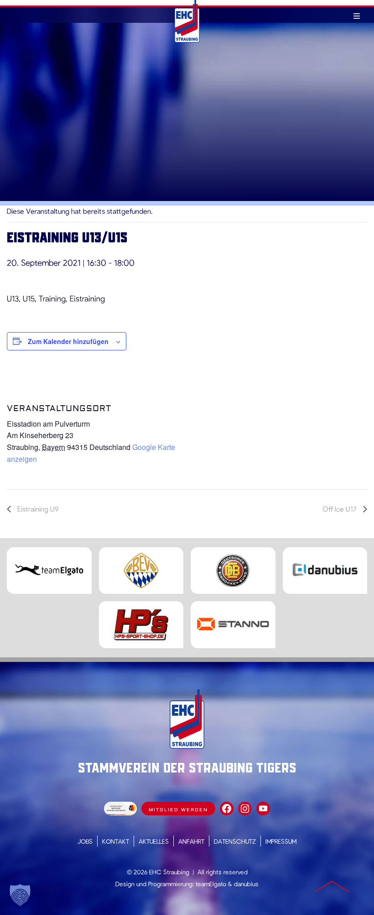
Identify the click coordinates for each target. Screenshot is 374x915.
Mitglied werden (178, 810)
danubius (246, 884)
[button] (20, 895)
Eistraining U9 (37, 508)
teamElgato (211, 884)
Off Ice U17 (340, 508)
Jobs (85, 841)
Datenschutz (235, 841)
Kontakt (115, 841)
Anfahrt (191, 841)
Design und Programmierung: (154, 884)
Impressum (280, 841)
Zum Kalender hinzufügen (68, 341)
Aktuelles (154, 841)
